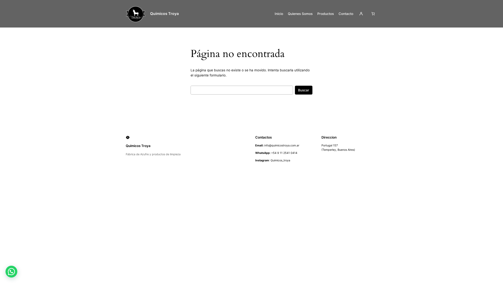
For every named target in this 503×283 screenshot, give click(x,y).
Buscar (303, 90)
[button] (11, 271)
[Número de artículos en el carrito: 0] (373, 14)
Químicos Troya (164, 13)
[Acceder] (361, 14)
